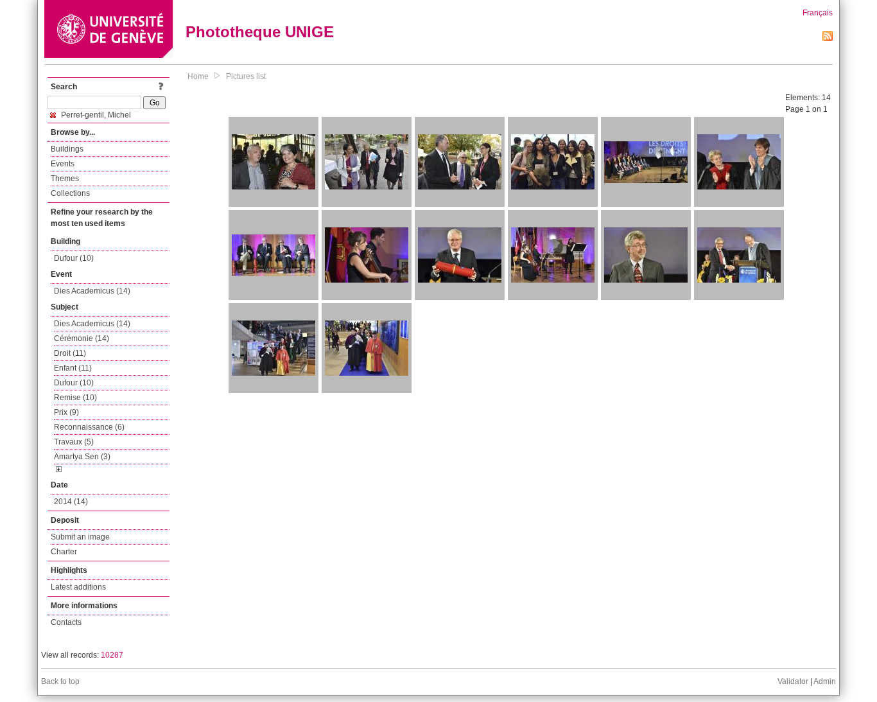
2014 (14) (71, 501)
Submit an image (80, 536)
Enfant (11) (73, 368)
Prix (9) (66, 412)
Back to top (60, 681)
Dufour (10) (74, 258)
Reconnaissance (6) (89, 427)
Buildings (67, 149)
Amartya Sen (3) (82, 456)
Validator (792, 681)
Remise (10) (75, 397)
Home (198, 76)
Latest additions (78, 587)
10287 (112, 655)
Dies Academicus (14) (92, 290)
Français (818, 12)
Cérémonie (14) (81, 338)
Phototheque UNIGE (260, 31)
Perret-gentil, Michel (95, 114)
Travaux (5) (74, 441)
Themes (65, 178)
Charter (64, 551)
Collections (70, 193)
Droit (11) (70, 353)
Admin (824, 681)
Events (62, 163)
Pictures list (246, 76)
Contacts (66, 622)
